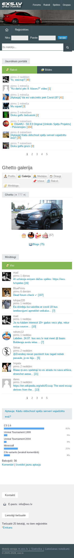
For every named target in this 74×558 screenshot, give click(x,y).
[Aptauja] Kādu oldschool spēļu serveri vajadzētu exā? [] (38, 135)
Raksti (46, 5)
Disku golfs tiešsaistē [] (24, 114)
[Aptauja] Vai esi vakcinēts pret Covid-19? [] (37, 96)
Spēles (56, 5)
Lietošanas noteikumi (57, 548)
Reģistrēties (22, 29)
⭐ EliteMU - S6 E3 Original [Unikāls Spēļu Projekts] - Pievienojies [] (40, 124)
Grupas (67, 5)
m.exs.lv (23, 548)
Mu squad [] (19, 105)
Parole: (34, 37)
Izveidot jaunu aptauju (28, 464)
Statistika (36, 548)
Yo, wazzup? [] (20, 78)
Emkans (7, 527)
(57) (51, 235)
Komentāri (8, 464)
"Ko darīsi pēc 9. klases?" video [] (30, 87)
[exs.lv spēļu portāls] (14, 5)
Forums (37, 5)
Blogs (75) (38, 244)
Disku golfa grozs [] (22, 145)
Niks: (8, 37)
